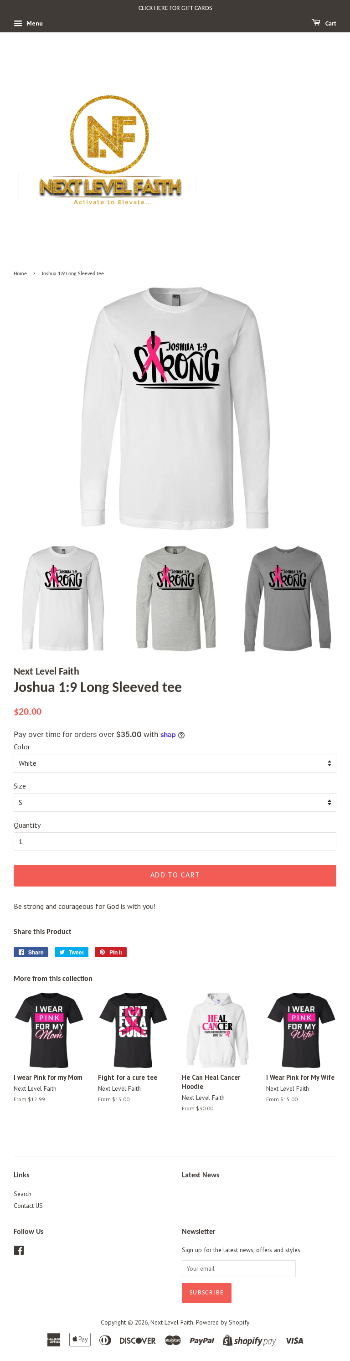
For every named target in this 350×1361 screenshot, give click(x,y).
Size (20, 785)
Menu (34, 23)
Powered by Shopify (222, 1322)
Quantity (27, 825)
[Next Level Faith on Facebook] (19, 1252)
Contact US (28, 1205)
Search (22, 1194)
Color (22, 746)
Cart (330, 24)
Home (20, 274)
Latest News (200, 1175)
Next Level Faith (171, 1322)
